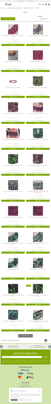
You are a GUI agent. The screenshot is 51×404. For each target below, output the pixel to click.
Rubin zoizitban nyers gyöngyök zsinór (38, 269)
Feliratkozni (45, 357)
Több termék (25, 335)
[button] (40, 4)
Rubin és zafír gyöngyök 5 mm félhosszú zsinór (38, 35)
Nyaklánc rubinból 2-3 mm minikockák (13, 61)
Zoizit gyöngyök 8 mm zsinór (13, 269)
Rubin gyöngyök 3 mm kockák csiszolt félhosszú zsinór (13, 36)
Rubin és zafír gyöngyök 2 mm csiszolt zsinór (13, 113)
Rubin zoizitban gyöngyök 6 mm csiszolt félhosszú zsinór (13, 322)
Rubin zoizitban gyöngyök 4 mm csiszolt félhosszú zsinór (13, 244)
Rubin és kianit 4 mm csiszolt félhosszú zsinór (38, 87)
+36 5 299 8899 (30, 0)
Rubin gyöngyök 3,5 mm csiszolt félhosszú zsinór (13, 139)
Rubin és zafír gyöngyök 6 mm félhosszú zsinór (13, 191)
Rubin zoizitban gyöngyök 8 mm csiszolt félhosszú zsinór (13, 296)
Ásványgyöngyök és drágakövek (14, 8)
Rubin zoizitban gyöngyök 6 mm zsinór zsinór (13, 165)
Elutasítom (29, 399)
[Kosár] (46, 4)
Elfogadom (14, 399)
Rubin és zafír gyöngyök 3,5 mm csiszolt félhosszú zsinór (38, 166)
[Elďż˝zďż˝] (1, 346)
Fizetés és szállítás (25, 385)
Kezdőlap (3, 8)
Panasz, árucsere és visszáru (25, 386)
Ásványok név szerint (29, 8)
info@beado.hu (21, 0)
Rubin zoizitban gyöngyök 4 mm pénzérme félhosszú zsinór (38, 244)
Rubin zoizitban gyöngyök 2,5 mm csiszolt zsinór (37, 139)
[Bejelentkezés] (43, 4)
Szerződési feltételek (25, 387)
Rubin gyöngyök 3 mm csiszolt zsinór (38, 61)
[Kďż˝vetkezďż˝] (49, 346)
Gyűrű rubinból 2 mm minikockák (13, 87)
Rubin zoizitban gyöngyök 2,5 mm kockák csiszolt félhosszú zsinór (38, 192)
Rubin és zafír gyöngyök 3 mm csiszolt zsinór (38, 113)
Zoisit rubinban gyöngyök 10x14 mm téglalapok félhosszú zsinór (38, 322)
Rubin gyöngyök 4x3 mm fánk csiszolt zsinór (13, 217)
